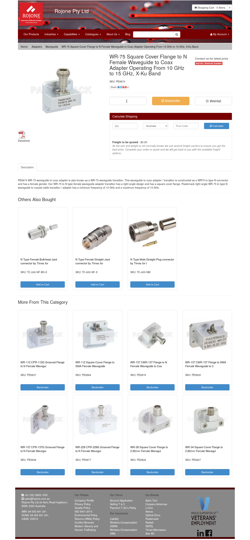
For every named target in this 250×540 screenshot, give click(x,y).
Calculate (217, 125)
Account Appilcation (121, 500)
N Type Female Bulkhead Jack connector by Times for (38, 261)
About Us (112, 34)
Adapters (37, 46)
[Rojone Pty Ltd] (30, 13)
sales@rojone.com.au (37, 498)
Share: (114, 87)
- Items (211, 7)
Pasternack (151, 519)
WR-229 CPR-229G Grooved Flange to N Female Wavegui (97, 449)
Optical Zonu (152, 515)
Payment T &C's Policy (123, 508)
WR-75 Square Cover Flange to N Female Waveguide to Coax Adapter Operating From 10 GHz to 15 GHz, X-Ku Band (129, 46)
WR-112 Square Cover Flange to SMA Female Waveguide (94, 364)
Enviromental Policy (86, 515)
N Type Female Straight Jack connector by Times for (92, 261)
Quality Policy (82, 508)
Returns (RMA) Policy (87, 519)
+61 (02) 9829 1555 (36, 495)
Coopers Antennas (156, 504)
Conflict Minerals (84, 522)
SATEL (149, 526)
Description (27, 167)
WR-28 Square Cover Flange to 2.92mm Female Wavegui (149, 449)
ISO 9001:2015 (83, 511)
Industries (50, 34)
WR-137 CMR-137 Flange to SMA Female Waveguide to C (205, 364)
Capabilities (71, 34)
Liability (114, 519)
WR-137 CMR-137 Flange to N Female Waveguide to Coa (148, 364)
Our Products (31, 34)
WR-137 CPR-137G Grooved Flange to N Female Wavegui (42, 449)
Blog (127, 34)
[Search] (176, 34)
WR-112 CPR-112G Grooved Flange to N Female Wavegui (42, 364)
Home (24, 46)
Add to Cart (42, 284)
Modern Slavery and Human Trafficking (86, 528)
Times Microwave (155, 530)
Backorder (172, 101)
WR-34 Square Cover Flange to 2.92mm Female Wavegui (204, 449)
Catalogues (92, 34)
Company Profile (84, 500)
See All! (149, 533)
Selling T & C (117, 504)
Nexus (149, 511)
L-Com (149, 508)
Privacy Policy (83, 504)
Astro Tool (151, 500)
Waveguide (51, 46)
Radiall (149, 522)
